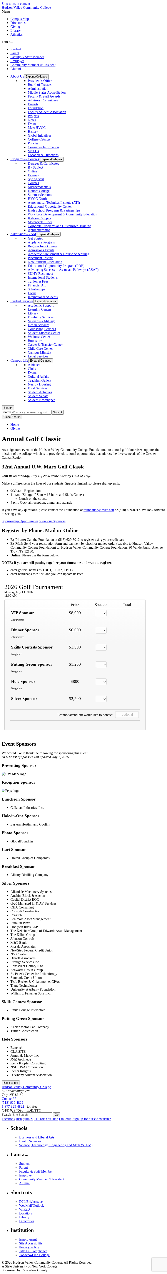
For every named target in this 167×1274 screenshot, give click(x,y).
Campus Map (19, 19)
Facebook (8, 1119)
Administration (38, 88)
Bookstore (35, 340)
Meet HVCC (37, 127)
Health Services (38, 325)
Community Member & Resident (32, 65)
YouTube (51, 1119)
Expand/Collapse (36, 76)
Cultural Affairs (38, 376)
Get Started (35, 238)
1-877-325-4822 (13, 1106)
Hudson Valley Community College (26, 7)
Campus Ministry (40, 352)
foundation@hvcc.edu (99, 510)
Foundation (35, 108)
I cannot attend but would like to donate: (85, 715)
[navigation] (83, 11)
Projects (33, 116)
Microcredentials (39, 187)
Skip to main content (16, 3)
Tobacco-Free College (34, 1255)
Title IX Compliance (33, 1251)
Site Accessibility (31, 1243)
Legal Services (38, 356)
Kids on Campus (39, 218)
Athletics (16, 34)
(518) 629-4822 (12, 1102)
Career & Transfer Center (45, 344)
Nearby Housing (39, 384)
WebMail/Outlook (31, 1205)
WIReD (24, 1209)
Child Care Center (40, 348)
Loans (32, 293)
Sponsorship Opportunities (20, 521)
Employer (17, 61)
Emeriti (33, 104)
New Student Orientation (45, 262)
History (33, 131)
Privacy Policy (29, 1247)
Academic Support (40, 305)
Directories (17, 23)
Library (15, 30)
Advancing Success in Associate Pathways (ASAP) (63, 269)
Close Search (11, 417)
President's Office (40, 81)
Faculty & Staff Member (27, 57)
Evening (33, 175)
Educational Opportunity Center (50, 206)
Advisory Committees (43, 100)
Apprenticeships (39, 230)
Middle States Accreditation (47, 92)
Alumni (15, 69)
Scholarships (36, 289)
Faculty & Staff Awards (44, 96)
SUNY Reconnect (40, 273)
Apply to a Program (41, 242)
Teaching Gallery (40, 380)
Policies (33, 143)
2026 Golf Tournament (33, 586)
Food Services (37, 388)
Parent (14, 53)
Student (15, 49)
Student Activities (40, 392)
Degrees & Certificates (43, 163)
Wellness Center (39, 337)
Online (32, 171)
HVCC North (37, 198)
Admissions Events (41, 250)
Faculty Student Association (47, 112)
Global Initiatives (39, 135)
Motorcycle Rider (40, 222)
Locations (26, 1213)
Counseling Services (42, 329)
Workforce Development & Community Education (62, 214)
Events (32, 124)
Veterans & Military (41, 321)
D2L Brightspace (31, 1201)
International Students (43, 277)
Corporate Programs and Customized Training (59, 226)
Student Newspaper (41, 400)
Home (14, 424)
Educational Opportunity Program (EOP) (56, 266)
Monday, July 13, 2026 (18, 592)
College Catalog (39, 139)
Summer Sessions (40, 195)
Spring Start (36, 179)
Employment (28, 1239)
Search (7, 407)
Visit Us (33, 151)
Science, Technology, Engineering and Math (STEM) (55, 1145)
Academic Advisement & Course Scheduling (58, 254)
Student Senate (38, 396)
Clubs (32, 369)
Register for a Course (42, 246)
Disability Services (40, 317)
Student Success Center (44, 333)
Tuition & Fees (38, 281)
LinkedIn (65, 1119)
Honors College (39, 191)
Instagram (23, 1119)
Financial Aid (37, 285)
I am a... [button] (7, 42)
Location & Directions (43, 155)
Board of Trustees (40, 84)
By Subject (35, 167)
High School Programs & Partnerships (54, 210)
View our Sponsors (52, 521)
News (32, 120)
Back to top (10, 1082)
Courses (33, 183)
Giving (15, 26)
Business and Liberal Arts (36, 1137)
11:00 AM (10, 595)
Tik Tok (39, 1119)
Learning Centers (40, 309)
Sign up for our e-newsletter (91, 1119)
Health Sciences (30, 1141)
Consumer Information (43, 147)
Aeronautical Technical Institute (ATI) (54, 202)
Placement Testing (40, 258)
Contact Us (9, 1098)
